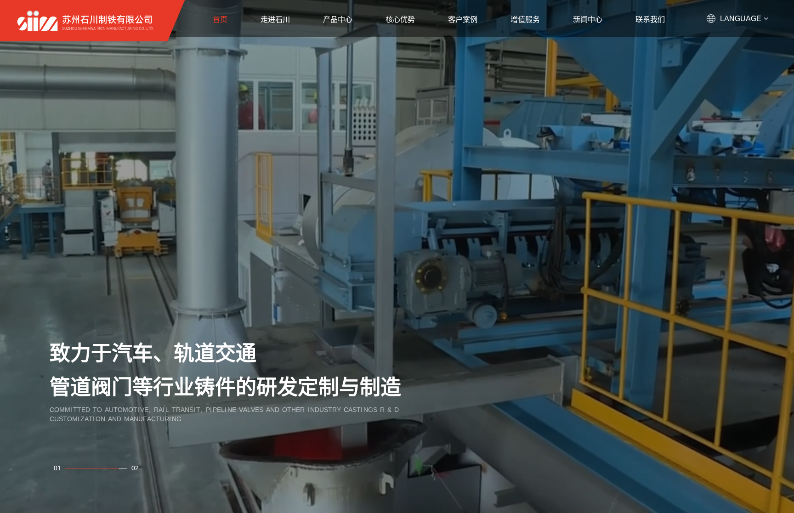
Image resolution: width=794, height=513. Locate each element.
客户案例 (462, 19)
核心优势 (400, 19)
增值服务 (525, 19)
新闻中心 (587, 19)
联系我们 (650, 19)
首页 (220, 19)
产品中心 (337, 19)
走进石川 (275, 19)
